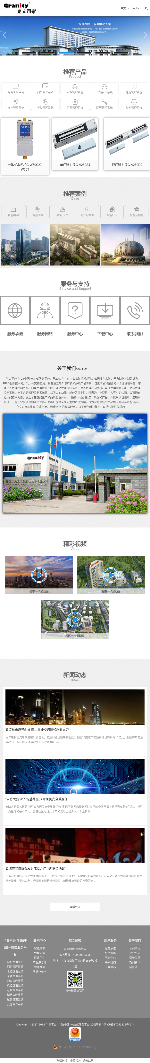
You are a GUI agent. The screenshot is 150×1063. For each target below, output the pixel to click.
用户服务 (110, 940)
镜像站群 (88, 1060)
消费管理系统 (75, 107)
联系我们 (110, 962)
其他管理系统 (134, 107)
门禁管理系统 (45, 92)
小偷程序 (75, 1060)
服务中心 (110, 957)
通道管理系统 (134, 92)
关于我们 (135, 940)
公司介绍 (134, 948)
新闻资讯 (134, 962)
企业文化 (134, 953)
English (135, 8)
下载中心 (110, 967)
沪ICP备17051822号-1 (117, 1024)
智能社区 (112, 215)
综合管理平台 (16, 92)
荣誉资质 (134, 957)
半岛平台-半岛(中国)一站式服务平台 (15, 947)
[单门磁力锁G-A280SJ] (75, 120)
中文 (123, 8)
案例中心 (39, 940)
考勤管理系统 (45, 107)
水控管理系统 (75, 92)
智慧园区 (37, 215)
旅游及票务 (137, 215)
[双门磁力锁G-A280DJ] (125, 120)
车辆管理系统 (104, 92)
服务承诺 (110, 948)
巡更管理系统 (104, 107)
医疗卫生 (62, 215)
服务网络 (110, 953)
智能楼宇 (13, 215)
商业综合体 (87, 215)
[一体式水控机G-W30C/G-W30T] (25, 120)
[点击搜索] (146, 8)
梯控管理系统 (16, 107)
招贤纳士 (134, 967)
